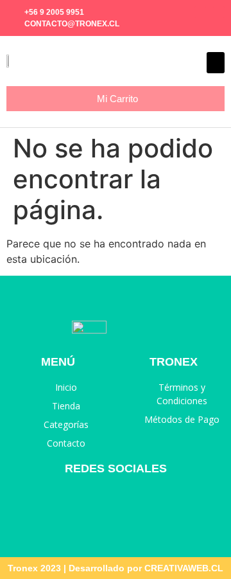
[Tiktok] (219, 12)
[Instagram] (200, 12)
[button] (216, 62)
